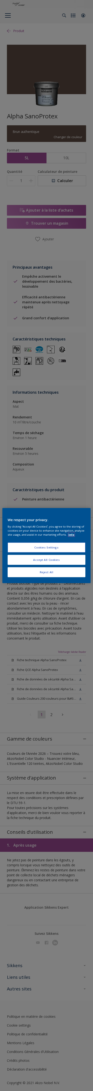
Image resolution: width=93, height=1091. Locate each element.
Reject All (46, 572)
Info (71, 534)
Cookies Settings (46, 547)
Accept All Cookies (46, 560)
